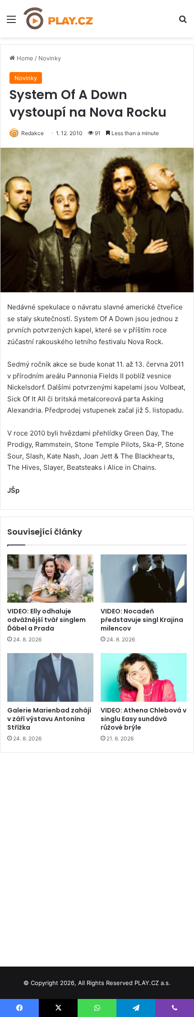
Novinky (49, 58)
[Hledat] (182, 22)
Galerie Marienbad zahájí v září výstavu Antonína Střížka (49, 719)
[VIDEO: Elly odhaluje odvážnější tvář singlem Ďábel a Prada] (50, 578)
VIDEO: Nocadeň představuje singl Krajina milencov (142, 620)
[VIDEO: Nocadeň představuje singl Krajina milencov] (144, 578)
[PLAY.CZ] (59, 18)
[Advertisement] (97, 856)
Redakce (32, 133)
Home (24, 58)
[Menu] (11, 22)
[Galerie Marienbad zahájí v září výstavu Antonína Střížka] (50, 677)
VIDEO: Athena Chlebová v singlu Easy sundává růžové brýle (143, 719)
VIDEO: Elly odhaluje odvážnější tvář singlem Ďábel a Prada (46, 620)
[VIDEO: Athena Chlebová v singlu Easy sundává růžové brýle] (144, 677)
